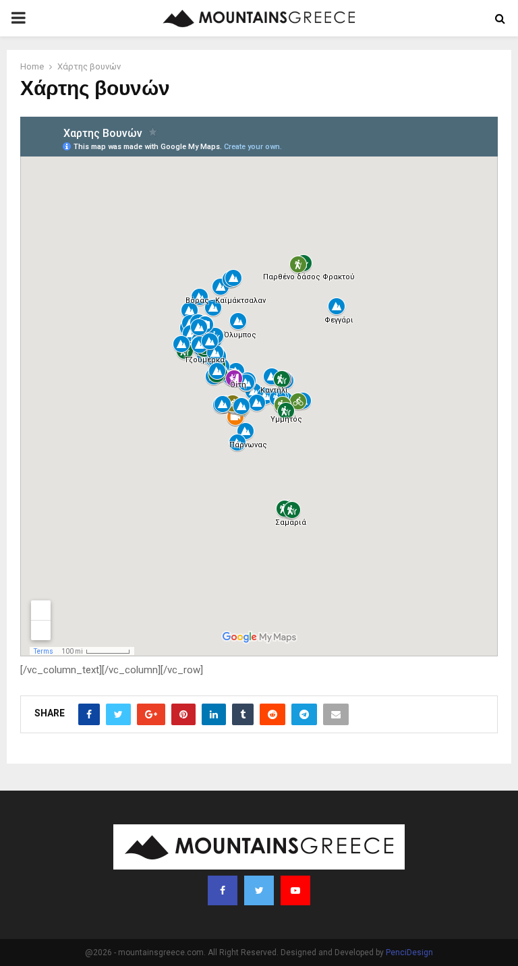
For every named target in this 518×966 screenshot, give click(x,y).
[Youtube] (295, 890)
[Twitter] (259, 890)
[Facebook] (222, 890)
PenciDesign (409, 952)
